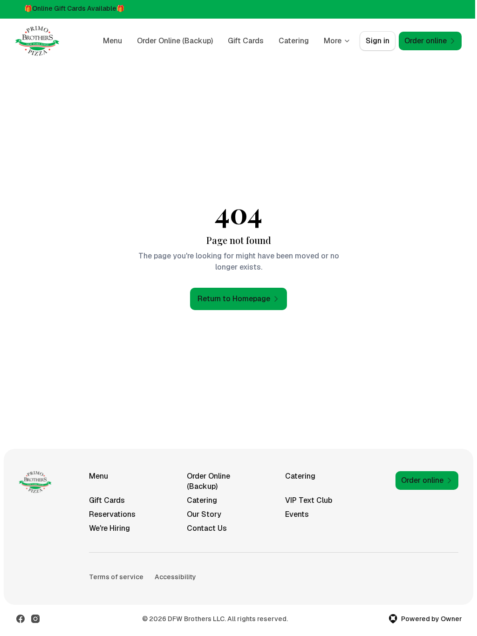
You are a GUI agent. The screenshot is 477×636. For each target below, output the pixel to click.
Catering (294, 41)
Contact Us (207, 528)
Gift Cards (246, 41)
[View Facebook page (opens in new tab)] (20, 618)
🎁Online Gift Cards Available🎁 (74, 8)
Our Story (204, 514)
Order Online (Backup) (175, 41)
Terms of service (116, 577)
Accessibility (175, 577)
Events (297, 514)
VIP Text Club (308, 500)
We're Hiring (109, 528)
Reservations (112, 514)
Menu (112, 41)
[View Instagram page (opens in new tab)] (35, 618)
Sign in (377, 41)
